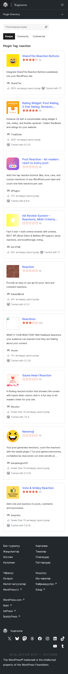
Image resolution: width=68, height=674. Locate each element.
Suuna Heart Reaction (36, 375)
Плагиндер (42, 557)
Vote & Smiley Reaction (38, 488)
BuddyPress (11, 616)
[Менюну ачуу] (63, 4)
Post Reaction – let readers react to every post (40, 161)
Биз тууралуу (11, 545)
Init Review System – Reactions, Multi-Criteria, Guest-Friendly (39, 217)
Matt (7, 605)
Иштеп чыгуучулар (14, 583)
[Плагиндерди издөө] (46, 27)
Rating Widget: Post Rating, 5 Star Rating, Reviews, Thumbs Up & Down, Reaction (40, 105)
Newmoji (28, 431)
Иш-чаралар (43, 578)
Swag (40, 589)
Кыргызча (16, 630)
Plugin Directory (11, 14)
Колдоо (8, 578)
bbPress (9, 611)
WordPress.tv (12, 589)
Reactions (29, 319)
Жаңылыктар (11, 551)
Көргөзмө (42, 545)
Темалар (41, 551)
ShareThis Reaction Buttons (40, 56)
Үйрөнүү (8, 572)
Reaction (28, 266)
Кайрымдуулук (46, 583)
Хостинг (8, 557)
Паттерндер (43, 562)
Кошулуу (41, 572)
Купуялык (9, 562)
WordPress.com (14, 599)
